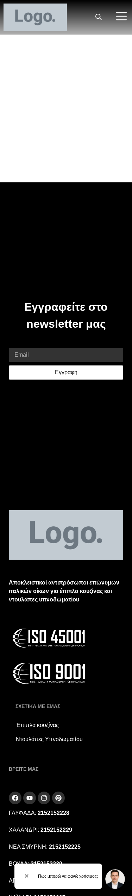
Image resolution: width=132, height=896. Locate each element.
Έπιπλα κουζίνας (37, 725)
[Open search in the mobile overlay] (98, 17)
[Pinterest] (58, 798)
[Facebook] (15, 798)
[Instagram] (44, 798)
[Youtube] (29, 798)
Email (16, 343)
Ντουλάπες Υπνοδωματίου (49, 739)
